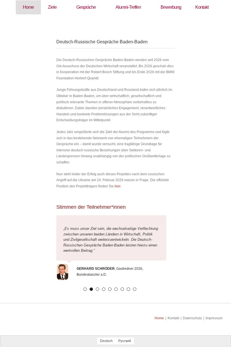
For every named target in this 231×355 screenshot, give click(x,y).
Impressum (214, 318)
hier (117, 186)
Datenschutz (192, 318)
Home (159, 318)
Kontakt (173, 318)
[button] (115, 21)
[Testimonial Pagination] (85, 289)
